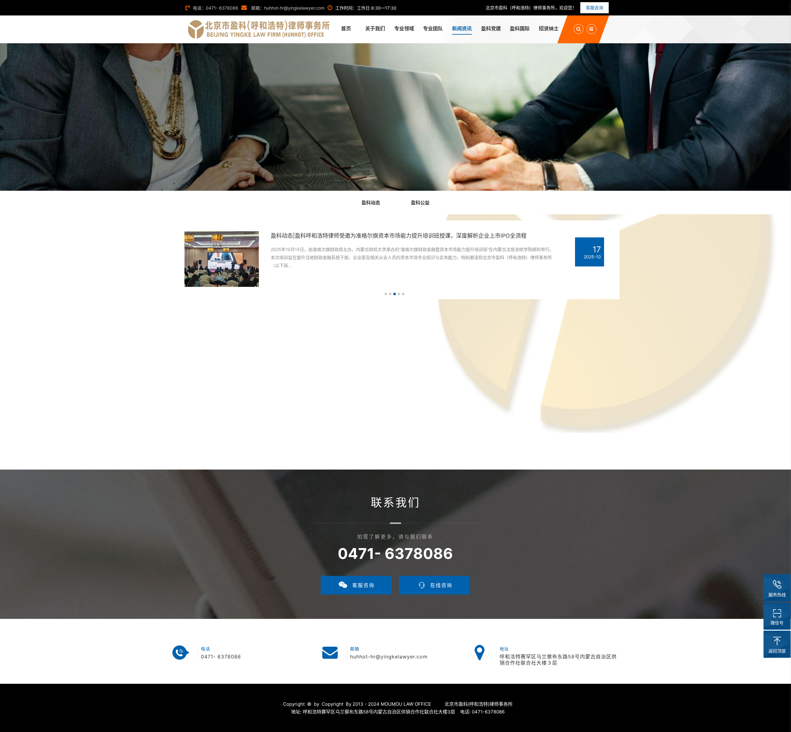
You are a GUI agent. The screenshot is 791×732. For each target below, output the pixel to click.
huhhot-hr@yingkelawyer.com (389, 656)
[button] (386, 294)
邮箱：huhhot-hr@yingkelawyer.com (287, 8)
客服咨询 (594, 7)
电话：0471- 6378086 (215, 8)
